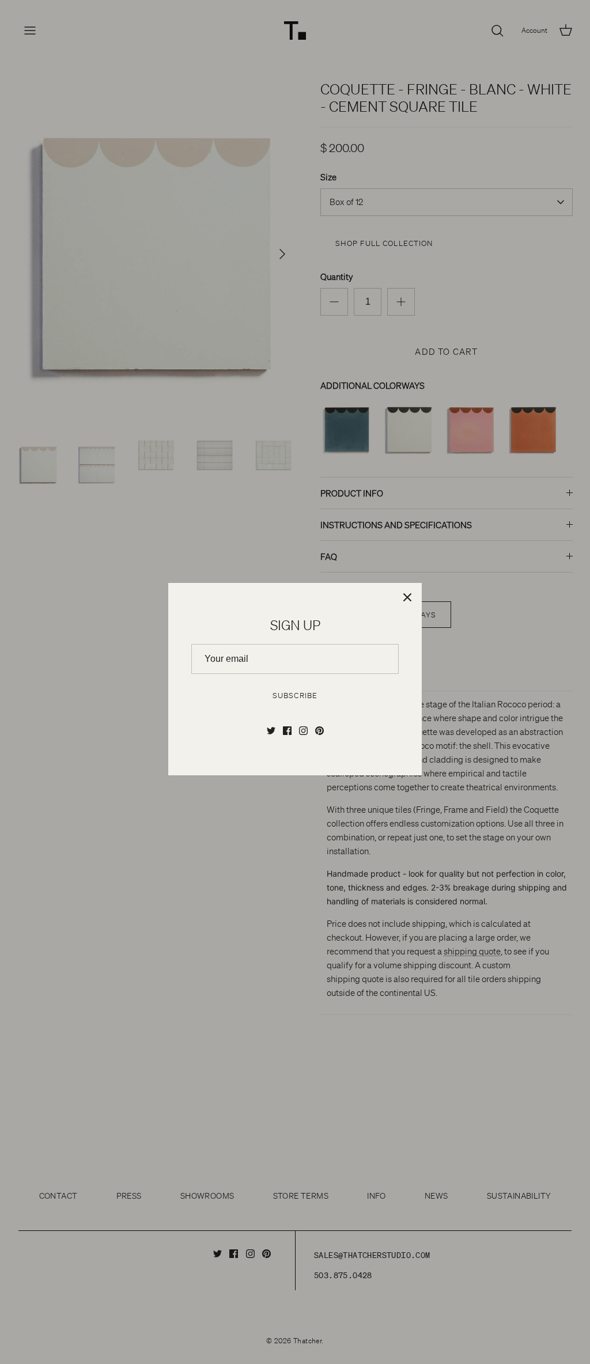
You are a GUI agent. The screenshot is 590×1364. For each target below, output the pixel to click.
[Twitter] (271, 730)
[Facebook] (287, 730)
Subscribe (295, 695)
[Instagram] (303, 730)
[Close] (407, 597)
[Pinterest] (319, 730)
